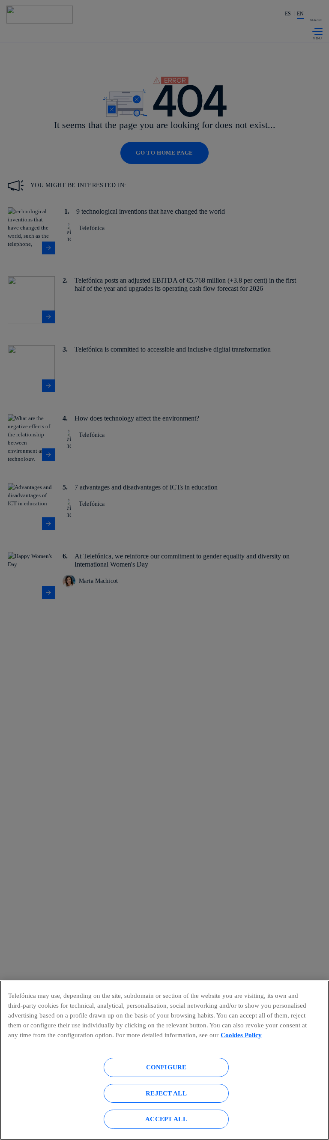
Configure (166, 1067)
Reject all (166, 1093)
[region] (164, 1060)
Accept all (166, 1118)
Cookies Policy (241, 1035)
